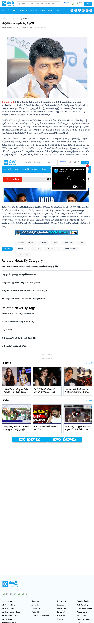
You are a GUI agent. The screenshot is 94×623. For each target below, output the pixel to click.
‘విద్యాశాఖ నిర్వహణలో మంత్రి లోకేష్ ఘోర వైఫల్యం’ (45, 283)
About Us (35, 605)
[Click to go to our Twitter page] (79, 10)
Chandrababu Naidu (26, 243)
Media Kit (35, 612)
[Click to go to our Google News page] (90, 10)
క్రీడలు (50, 11)
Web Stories (81, 616)
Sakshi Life (61, 612)
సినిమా (42, 11)
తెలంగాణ (33, 11)
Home (4, 19)
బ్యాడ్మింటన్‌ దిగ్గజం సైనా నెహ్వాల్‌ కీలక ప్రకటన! (44, 274)
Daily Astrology (82, 605)
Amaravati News (8, 609)
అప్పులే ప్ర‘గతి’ (44, 330)
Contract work (70, 249)
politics (26, 19)
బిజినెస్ (58, 11)
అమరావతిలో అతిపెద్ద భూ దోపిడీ (46, 346)
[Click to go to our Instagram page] (83, 10)
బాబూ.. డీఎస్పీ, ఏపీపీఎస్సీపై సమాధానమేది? (44, 314)
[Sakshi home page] (10, 584)
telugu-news (15, 19)
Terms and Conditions (40, 616)
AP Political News (9, 605)
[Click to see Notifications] (72, 3)
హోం (8, 10)
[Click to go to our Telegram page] (22, 593)
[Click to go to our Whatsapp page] (75, 10)
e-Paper (60, 619)
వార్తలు (14, 11)
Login (88, 4)
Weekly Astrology (83, 619)
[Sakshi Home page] (8, 3)
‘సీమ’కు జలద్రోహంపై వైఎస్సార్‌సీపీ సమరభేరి (46, 338)
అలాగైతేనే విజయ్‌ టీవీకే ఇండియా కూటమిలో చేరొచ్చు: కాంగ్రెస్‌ (44, 291)
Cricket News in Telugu (11, 616)
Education (61, 605)
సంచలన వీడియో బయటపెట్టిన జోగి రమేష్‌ (46, 322)
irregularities (23, 254)
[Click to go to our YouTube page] (87, 10)
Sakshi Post (61, 616)
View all (89, 363)
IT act (81, 243)
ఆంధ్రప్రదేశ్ (23, 11)
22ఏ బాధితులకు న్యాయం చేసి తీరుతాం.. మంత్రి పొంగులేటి (46, 299)
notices (37, 249)
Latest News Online (84, 609)
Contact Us (36, 609)
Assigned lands (52, 249)
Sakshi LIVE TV (63, 609)
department (22, 249)
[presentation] (5, 376)
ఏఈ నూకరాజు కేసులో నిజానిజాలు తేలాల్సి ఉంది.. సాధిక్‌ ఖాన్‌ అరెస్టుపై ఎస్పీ (43, 266)
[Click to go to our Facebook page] (71, 10)
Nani (55, 243)
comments (68, 243)
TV (80, 3)
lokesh (43, 243)
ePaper (66, 3)
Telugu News (82, 612)
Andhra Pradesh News (11, 612)
